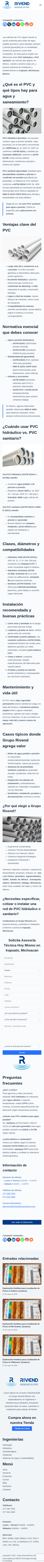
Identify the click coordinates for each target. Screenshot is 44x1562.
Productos (7, 1476)
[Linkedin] (14, 24)
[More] (31, 24)
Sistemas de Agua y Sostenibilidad (18, 1458)
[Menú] (40, 5)
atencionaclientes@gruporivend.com (19, 1206)
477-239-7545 (9, 1193)
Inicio (5, 1470)
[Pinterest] (18, 24)
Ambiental (7, 1455)
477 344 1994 (9, 1512)
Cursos (6, 1480)
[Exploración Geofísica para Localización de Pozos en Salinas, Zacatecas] (22, 1274)
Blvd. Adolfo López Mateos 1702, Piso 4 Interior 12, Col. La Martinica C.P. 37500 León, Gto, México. (21, 1541)
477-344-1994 (9, 1197)
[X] (9, 24)
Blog (5, 1483)
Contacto (7, 1489)
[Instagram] (27, 24)
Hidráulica (7, 1448)
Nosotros (7, 1473)
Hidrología (7, 1445)
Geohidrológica (9, 1451)
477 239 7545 (9, 1509)
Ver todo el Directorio (22, 1222)
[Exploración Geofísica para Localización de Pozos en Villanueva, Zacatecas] (22, 1345)
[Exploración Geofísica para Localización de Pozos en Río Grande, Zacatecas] (22, 1309)
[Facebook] (5, 24)
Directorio (7, 1486)
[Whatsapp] (22, 24)
